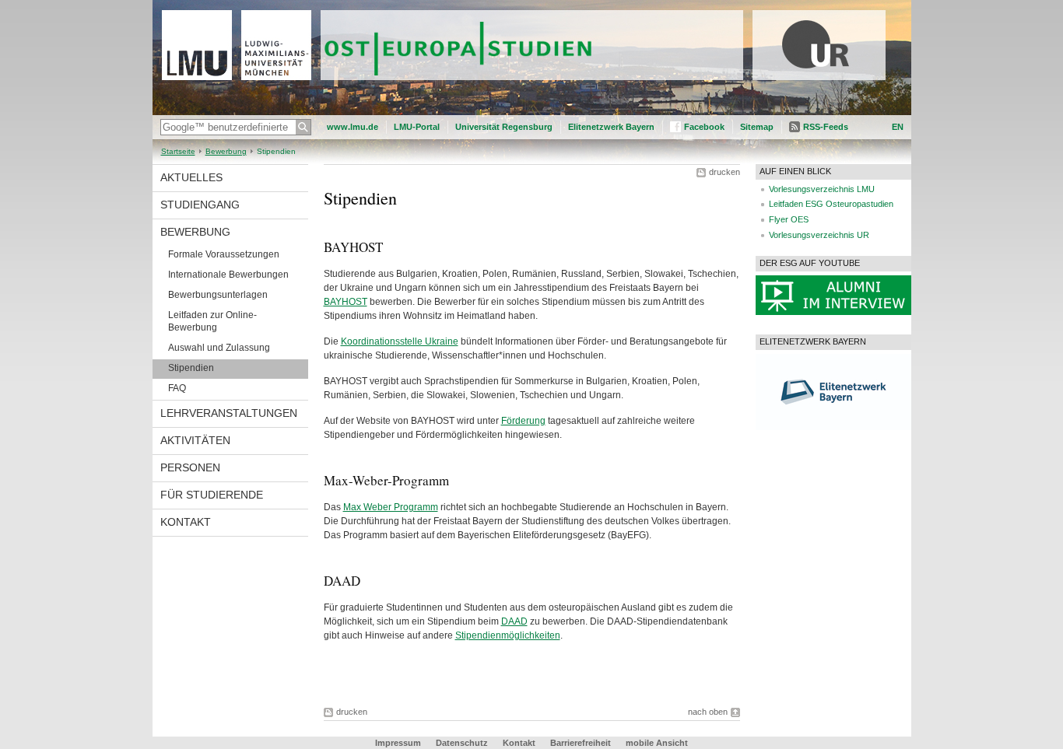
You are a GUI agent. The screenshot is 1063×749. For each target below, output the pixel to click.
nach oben (708, 711)
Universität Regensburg (504, 126)
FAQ (177, 388)
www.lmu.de (352, 126)
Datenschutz (462, 742)
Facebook (704, 126)
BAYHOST (345, 301)
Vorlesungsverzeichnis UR (819, 235)
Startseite (178, 151)
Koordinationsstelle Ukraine (399, 341)
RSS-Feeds (825, 126)
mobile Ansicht (657, 742)
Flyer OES (789, 219)
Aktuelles (191, 177)
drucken (724, 172)
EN (897, 126)
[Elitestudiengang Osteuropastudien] (532, 112)
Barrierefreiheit (581, 742)
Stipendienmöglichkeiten (507, 635)
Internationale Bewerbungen (228, 274)
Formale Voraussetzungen (223, 254)
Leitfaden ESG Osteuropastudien (831, 203)
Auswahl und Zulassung (219, 347)
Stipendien (191, 367)
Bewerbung (226, 151)
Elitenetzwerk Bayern (611, 126)
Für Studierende (211, 494)
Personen (190, 467)
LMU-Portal (417, 126)
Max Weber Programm (390, 507)
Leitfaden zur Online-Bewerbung (212, 321)
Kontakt (185, 522)
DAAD (514, 621)
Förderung (523, 420)
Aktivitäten (195, 440)
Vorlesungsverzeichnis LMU (822, 189)
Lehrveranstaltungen (228, 413)
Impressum (398, 742)
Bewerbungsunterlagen (218, 294)
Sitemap (757, 126)
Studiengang (200, 204)
